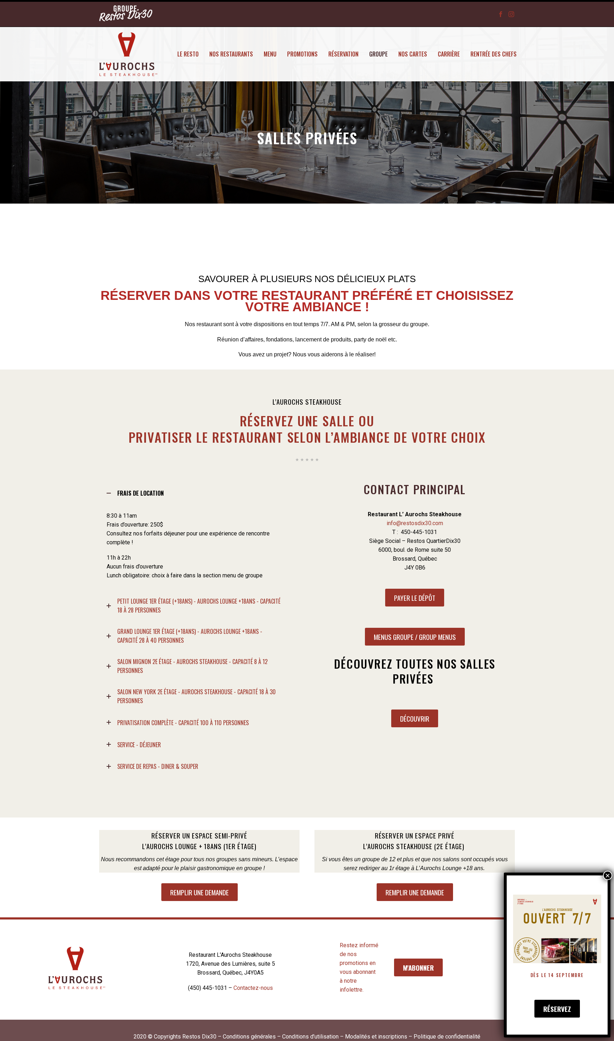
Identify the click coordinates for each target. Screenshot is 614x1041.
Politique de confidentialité (447, 1036)
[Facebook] (500, 11)
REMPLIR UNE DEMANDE (199, 892)
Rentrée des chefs (493, 54)
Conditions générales (249, 1036)
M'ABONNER (418, 967)
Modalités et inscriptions (376, 1036)
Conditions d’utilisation (310, 1036)
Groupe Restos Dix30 (125, 14)
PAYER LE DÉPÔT (414, 598)
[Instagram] (511, 11)
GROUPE (378, 54)
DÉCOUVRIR (414, 718)
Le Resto (188, 54)
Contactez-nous (253, 988)
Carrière (449, 54)
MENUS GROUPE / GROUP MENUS (415, 637)
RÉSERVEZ (557, 1009)
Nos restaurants (231, 54)
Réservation (343, 54)
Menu (270, 54)
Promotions (302, 54)
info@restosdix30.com (415, 523)
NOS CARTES (412, 54)
